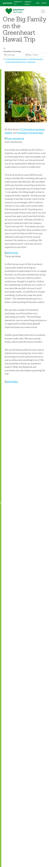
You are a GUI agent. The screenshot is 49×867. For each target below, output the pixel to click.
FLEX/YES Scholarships (35, 59)
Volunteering (31, 62)
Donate (44, 3)
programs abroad (28, 3)
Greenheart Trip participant (30, 132)
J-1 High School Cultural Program (15, 62)
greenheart (7, 3)
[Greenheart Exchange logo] (15, 11)
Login (38, 3)
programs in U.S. (18, 3)
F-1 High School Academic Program (16, 59)
